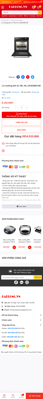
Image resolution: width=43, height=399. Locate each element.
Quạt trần (4, 16)
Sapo (40, 352)
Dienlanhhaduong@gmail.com (21, 310)
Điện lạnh (40, 16)
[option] (21, 47)
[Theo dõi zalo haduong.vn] (21, 282)
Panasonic (16, 92)
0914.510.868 (30, 136)
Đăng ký (38, 277)
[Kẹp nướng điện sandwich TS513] (25, 230)
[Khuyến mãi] (21, 2)
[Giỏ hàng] (38, 7)
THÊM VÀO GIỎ (22, 122)
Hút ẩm (20, 16)
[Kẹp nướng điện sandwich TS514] (10, 230)
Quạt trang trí (13, 16)
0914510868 (20, 306)
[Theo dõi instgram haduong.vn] (27, 282)
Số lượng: (6, 107)
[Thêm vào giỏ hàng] (14, 247)
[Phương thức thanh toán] (16, 167)
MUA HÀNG (21, 130)
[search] (40, 12)
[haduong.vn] (18, 7)
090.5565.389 (13, 333)
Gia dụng (32, 16)
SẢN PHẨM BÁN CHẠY (13, 219)
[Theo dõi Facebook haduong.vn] (16, 282)
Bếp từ (26, 16)
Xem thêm (22, 206)
